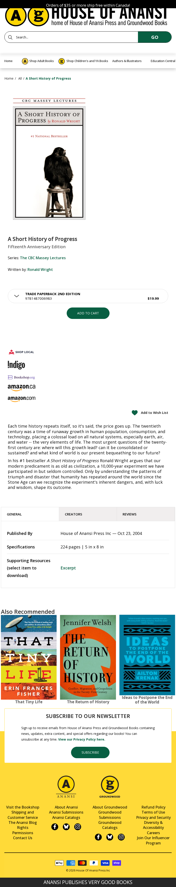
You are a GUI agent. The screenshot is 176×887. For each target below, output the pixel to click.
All (20, 78)
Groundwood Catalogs (109, 825)
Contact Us (22, 837)
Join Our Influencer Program (153, 840)
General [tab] (14, 514)
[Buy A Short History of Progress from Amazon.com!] (21, 399)
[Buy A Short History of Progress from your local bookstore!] (21, 352)
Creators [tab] (73, 514)
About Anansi (66, 807)
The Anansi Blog (22, 822)
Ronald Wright (40, 269)
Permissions (22, 832)
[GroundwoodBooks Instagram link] (121, 837)
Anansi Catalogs (66, 817)
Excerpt (68, 568)
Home (9, 78)
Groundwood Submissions (109, 815)
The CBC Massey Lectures (43, 257)
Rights (22, 827)
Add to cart (88, 313)
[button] (88, 296)
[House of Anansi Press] (88, 15)
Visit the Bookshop (22, 807)
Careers (153, 832)
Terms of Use (153, 812)
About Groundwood (110, 807)
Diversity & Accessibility (153, 825)
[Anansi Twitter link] (66, 826)
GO (154, 37)
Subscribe (90, 752)
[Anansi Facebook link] (55, 826)
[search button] (10, 37)
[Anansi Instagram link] (77, 826)
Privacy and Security (153, 817)
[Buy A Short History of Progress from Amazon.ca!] (21, 388)
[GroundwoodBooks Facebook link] (98, 837)
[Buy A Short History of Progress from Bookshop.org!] (21, 377)
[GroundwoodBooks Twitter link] (109, 837)
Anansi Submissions (66, 812)
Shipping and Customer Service (23, 815)
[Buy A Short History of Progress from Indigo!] (16, 365)
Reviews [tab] (129, 514)
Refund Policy (153, 807)
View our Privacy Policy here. (81, 739)
